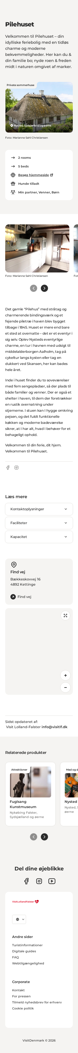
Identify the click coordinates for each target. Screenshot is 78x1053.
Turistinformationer (27, 945)
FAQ (15, 957)
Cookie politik (23, 1008)
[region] (39, 651)
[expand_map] (65, 615)
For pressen (21, 996)
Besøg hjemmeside (33, 175)
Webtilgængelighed (28, 963)
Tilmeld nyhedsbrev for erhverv (37, 1002)
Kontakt (18, 990)
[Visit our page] (26, 881)
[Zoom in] (65, 675)
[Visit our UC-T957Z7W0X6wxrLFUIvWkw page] (52, 881)
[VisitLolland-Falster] (25, 902)
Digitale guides (24, 951)
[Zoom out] (65, 687)
